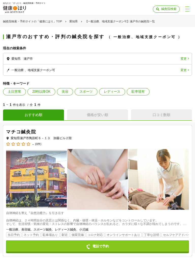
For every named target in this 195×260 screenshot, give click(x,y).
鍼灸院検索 (168, 9)
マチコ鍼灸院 (21, 131)
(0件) (38, 144)
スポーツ (86, 91)
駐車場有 (138, 91)
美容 (65, 91)
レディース (112, 91)
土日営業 (14, 91)
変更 (184, 58)
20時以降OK (41, 91)
